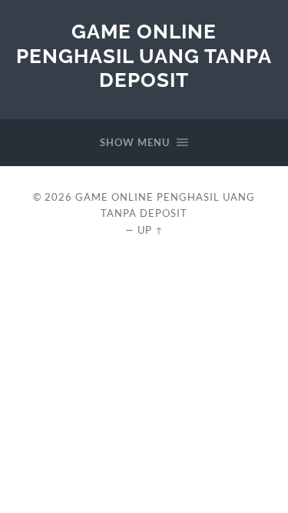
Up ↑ (150, 230)
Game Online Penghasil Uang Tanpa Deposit (144, 55)
